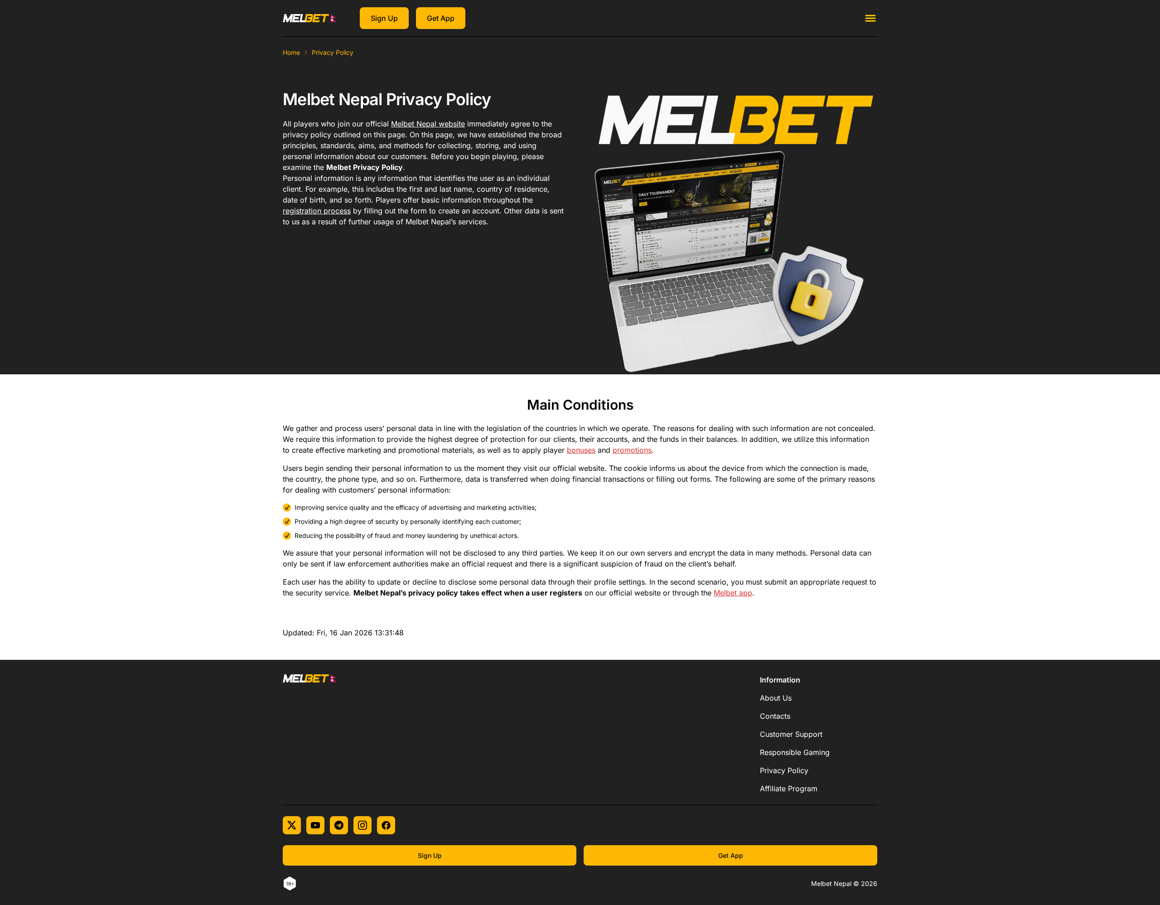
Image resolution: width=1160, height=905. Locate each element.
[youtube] (315, 825)
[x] (292, 825)
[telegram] (339, 825)
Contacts (775, 716)
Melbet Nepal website (428, 123)
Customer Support (791, 734)
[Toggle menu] (870, 18)
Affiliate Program (788, 788)
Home (291, 52)
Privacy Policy (784, 770)
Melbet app (733, 592)
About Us (776, 697)
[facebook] (386, 825)
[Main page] (310, 18)
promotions (632, 450)
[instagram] (362, 825)
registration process (317, 210)
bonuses (581, 450)
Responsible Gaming (795, 752)
